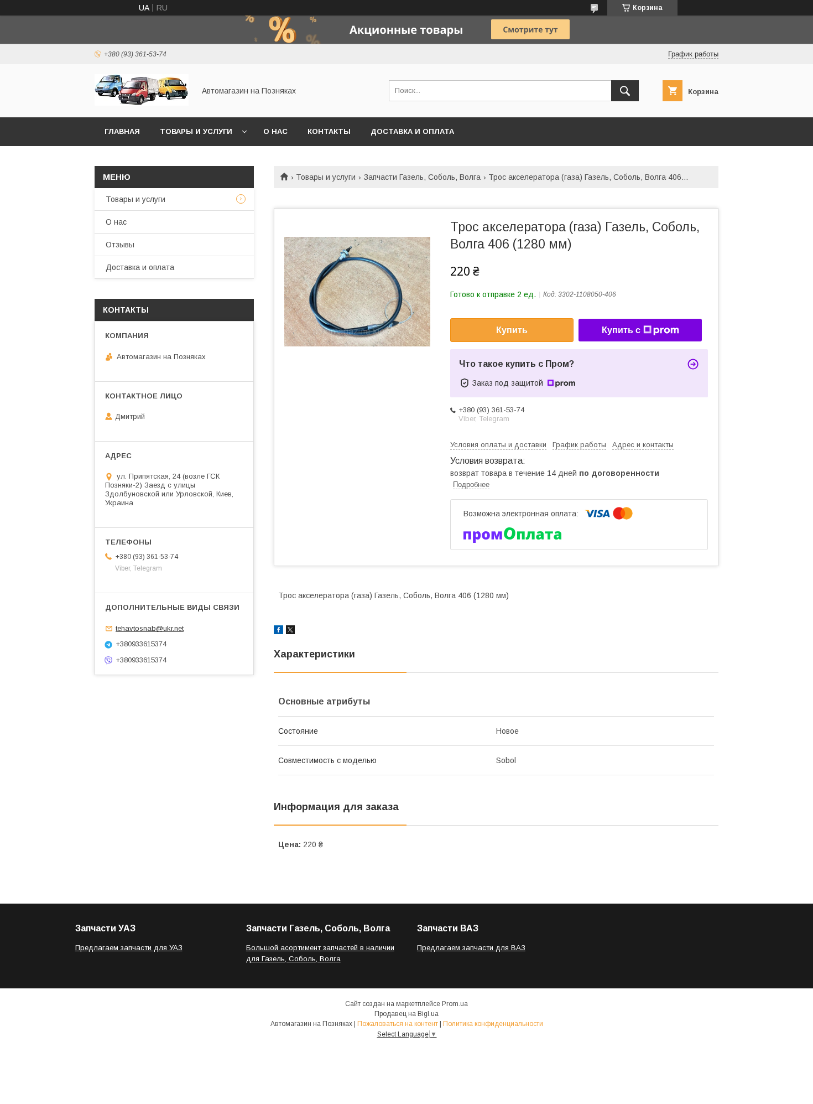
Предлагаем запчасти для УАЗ (129, 948)
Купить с (621, 330)
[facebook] (278, 631)
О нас (275, 131)
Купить (512, 330)
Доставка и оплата (412, 131)
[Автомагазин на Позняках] (142, 103)
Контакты (329, 131)
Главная (122, 131)
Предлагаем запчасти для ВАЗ (471, 948)
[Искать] (625, 90)
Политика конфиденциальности (493, 1024)
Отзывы (120, 244)
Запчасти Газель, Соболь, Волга (422, 177)
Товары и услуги (196, 131)
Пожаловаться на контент (397, 1024)
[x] (290, 631)
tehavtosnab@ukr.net (150, 628)
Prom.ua (455, 1004)
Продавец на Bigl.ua (406, 1014)
